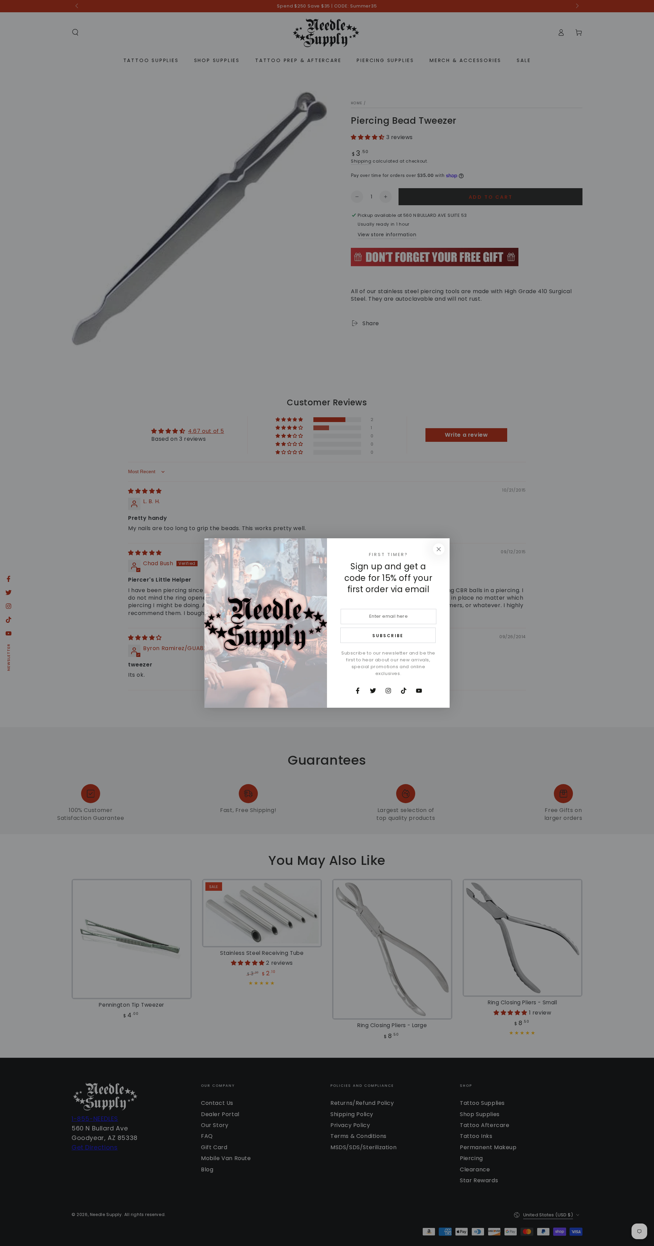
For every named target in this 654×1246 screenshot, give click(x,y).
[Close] (438, 549)
